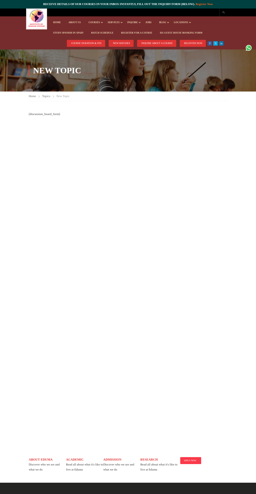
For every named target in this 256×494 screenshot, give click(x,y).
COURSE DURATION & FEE (86, 43)
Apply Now (190, 460)
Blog (162, 22)
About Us (74, 22)
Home (57, 22)
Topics (46, 96)
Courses (94, 22)
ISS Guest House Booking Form (181, 32)
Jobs (148, 22)
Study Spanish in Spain (68, 32)
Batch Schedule (102, 32)
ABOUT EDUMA (41, 459)
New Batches (121, 43)
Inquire (132, 22)
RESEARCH (149, 459)
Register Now (204, 4)
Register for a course (136, 32)
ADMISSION (112, 459)
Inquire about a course (157, 43)
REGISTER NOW (193, 43)
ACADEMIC (75, 459)
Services (114, 22)
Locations (181, 22)
